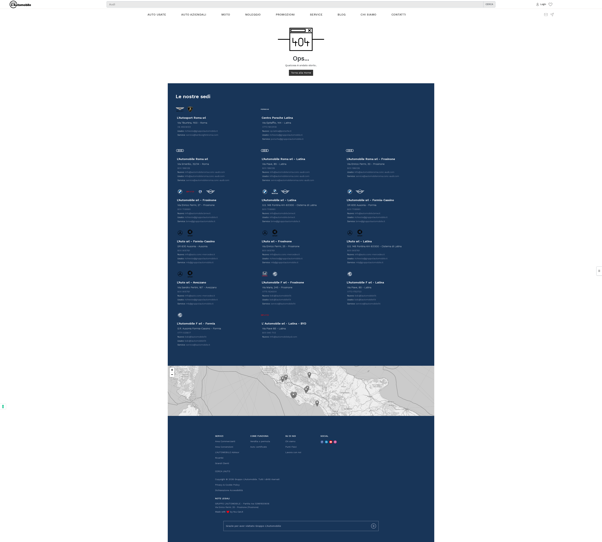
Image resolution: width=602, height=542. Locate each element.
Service (316, 14)
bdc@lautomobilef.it (280, 295)
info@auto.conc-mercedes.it (200, 254)
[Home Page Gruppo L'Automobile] (20, 4)
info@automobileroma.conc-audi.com (205, 172)
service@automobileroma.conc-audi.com (207, 180)
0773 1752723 (354, 291)
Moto (225, 14)
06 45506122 (184, 127)
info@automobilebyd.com (283, 336)
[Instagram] (335, 442)
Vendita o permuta (260, 441)
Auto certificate (258, 447)
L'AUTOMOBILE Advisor (227, 452)
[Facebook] (322, 442)
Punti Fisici (291, 447)
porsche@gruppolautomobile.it (287, 139)
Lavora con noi (293, 452)
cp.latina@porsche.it (280, 131)
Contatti (398, 14)
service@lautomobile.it (198, 344)
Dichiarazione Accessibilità (229, 490)
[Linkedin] (326, 442)
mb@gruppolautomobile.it (200, 262)
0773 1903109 (269, 127)
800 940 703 (269, 332)
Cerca (489, 4)
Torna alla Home (301, 72)
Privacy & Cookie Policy (227, 485)
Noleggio (253, 14)
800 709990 (184, 209)
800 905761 (183, 250)
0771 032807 (184, 332)
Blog (342, 14)
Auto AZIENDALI (193, 14)
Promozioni (285, 14)
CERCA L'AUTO (222, 471)
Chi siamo (368, 14)
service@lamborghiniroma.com (202, 135)
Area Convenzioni (224, 447)
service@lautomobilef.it (283, 303)
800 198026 (183, 168)
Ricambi (219, 458)
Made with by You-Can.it (229, 511)
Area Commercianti (225, 441)
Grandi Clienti (222, 463)
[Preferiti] (550, 4)
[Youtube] (330, 442)
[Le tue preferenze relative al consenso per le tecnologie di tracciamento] (3, 406)
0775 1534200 (269, 291)
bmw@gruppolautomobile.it (200, 221)
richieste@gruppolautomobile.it (201, 131)
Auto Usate (157, 14)
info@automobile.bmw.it (198, 213)
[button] (283, 379)
